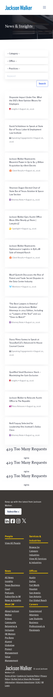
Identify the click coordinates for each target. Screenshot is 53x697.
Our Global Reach (38, 600)
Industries (34, 555)
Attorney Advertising (25, 682)
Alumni (8, 641)
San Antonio (35, 596)
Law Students (36, 618)
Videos (8, 618)
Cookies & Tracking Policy (28, 675)
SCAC (37, 682)
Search (42, 83)
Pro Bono (9, 637)
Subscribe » (13, 511)
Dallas (32, 581)
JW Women (10, 634)
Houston (33, 589)
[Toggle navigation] (44, 7)
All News (9, 577)
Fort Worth (34, 585)
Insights (9, 581)
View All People (13, 543)
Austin (32, 577)
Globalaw (9, 645)
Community (10, 622)
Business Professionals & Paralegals (37, 626)
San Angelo (34, 592)
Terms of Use (10, 675)
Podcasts (9, 592)
